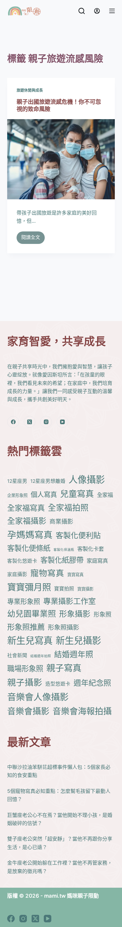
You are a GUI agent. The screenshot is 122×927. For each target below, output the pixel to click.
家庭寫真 (97, 560)
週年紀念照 (92, 682)
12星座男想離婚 (47, 481)
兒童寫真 (77, 494)
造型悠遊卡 (57, 684)
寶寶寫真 (75, 574)
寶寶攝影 (85, 588)
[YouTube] (63, 422)
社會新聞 (17, 655)
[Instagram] (46, 422)
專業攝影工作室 (69, 601)
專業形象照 (23, 601)
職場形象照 (25, 668)
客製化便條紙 (28, 548)
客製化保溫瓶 (63, 550)
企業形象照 (17, 495)
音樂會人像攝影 (38, 697)
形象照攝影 (63, 627)
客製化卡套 (90, 549)
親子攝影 (24, 682)
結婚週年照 (73, 654)
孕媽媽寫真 (30, 534)
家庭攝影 (17, 574)
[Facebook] (13, 422)
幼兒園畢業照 (31, 614)
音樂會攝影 (28, 711)
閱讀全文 (30, 239)
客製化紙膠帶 (62, 560)
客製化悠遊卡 (22, 561)
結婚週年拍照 (40, 656)
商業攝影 (61, 521)
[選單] (112, 11)
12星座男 (17, 481)
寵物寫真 (47, 573)
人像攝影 (87, 479)
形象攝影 (74, 614)
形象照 (102, 614)
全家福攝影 (26, 521)
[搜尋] (82, 11)
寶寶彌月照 (29, 587)
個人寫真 (44, 494)
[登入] (97, 11)
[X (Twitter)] (30, 422)
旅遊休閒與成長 (30, 90)
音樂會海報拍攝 (82, 711)
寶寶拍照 (64, 589)
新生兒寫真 (30, 640)
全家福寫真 (26, 507)
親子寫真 (63, 667)
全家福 (105, 495)
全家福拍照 (68, 507)
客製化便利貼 (78, 535)
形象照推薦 (26, 627)
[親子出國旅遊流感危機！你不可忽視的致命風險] (60, 159)
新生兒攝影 (78, 640)
